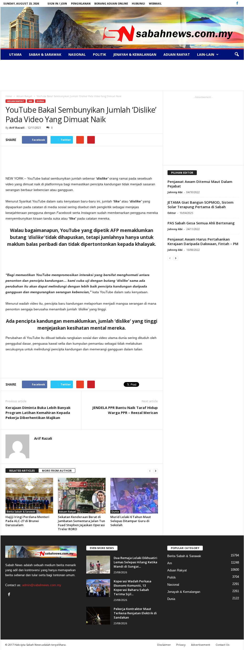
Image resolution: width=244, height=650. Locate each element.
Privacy (181, 644)
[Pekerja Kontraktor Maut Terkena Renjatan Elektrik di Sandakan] (98, 616)
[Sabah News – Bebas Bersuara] (122, 27)
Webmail (155, 3)
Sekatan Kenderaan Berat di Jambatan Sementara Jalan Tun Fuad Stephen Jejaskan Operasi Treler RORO (81, 523)
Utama (15, 54)
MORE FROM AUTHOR (57, 470)
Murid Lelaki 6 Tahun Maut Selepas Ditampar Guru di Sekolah (130, 521)
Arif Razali (17, 127)
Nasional (77, 54)
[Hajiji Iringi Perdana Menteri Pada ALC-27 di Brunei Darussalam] (29, 496)
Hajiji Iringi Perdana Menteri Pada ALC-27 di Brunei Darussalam (27, 521)
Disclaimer (164, 644)
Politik (99, 54)
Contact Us (222, 644)
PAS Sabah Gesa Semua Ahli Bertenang (201, 223)
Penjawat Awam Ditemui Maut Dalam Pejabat (200, 183)
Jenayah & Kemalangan (134, 54)
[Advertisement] (122, 75)
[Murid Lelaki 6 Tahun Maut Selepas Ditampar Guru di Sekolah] (134, 496)
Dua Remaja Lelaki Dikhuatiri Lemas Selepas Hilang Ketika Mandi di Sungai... (135, 562)
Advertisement (200, 644)
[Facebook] (237, 3)
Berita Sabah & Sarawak (21, 511)
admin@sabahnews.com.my (41, 585)
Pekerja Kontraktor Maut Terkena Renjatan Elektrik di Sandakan (135, 613)
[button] (236, 54)
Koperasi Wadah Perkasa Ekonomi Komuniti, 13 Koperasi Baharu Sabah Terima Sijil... (132, 587)
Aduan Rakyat (176, 54)
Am (30, 101)
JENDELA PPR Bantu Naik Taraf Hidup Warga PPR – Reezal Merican (125, 410)
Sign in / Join (57, 3)
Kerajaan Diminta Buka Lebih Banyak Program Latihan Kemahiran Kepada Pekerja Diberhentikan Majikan (38, 412)
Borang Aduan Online (111, 3)
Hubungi (138, 3)
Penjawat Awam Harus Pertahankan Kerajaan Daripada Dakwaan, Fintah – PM (203, 241)
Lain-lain (205, 54)
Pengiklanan (81, 3)
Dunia (40, 101)
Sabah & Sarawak (45, 54)
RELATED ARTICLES (22, 470)
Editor (172, 213)
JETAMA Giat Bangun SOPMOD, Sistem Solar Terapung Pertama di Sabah (201, 204)
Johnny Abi (175, 192)
